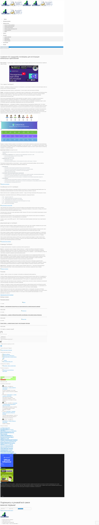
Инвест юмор (3, 441)
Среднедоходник (5, 453)
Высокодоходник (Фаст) (7, 437)
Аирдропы (13, 431)
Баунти (2, 432)
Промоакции (4, 450)
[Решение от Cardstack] (19, 141)
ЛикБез (13, 443)
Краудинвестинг (12, 441)
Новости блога (10, 447)
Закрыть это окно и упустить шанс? (6, 510)
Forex (3, 427)
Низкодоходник (3, 447)
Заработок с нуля (4, 438)
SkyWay (2, 431)
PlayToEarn (12, 429)
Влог (12, 435)
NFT (9, 429)
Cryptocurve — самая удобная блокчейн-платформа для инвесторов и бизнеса (21, 315)
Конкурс (7, 441)
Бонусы (12, 432)
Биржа (7, 432)
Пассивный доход (6, 448)
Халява (14, 453)
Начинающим (9, 446)
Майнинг (2, 444)
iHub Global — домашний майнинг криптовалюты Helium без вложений (9, 404)
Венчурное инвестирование (5, 434)
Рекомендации (5, 451)
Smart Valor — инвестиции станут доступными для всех (15, 323)
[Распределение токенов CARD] (6, 205)
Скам (12, 451)
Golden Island (7, 427)
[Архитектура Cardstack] (4, 184)
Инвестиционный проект (9, 440)
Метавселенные (7, 444)
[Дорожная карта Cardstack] (5, 241)
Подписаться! (20, 508)
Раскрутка (10, 450)
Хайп (11, 453)
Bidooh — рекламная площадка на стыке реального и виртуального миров (20, 306)
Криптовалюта (5, 443)
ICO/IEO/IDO (4, 429)
